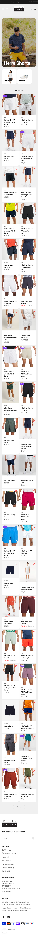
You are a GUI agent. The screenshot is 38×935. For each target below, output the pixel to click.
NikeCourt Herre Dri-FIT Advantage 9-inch (27, 158)
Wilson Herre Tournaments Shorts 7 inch (10, 338)
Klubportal (5, 857)
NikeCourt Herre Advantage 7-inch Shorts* (26, 195)
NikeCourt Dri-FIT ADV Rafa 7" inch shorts (9, 374)
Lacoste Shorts (8, 726)
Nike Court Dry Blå (9, 480)
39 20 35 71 (7, 886)
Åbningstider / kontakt (9, 853)
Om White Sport (7, 850)
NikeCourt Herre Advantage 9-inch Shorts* (26, 446)
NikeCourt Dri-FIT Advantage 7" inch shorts (9, 122)
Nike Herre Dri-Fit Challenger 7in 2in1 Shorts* (10, 688)
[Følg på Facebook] (3, 917)
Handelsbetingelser (8, 864)
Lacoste (6, 262)
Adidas (5, 757)
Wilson (5, 333)
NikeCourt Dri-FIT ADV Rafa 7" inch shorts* (9, 553)
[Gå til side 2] (23, 807)
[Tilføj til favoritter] (16, 96)
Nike (5, 117)
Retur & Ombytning (8, 867)
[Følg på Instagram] (8, 917)
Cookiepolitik (6, 871)
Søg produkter (6, 860)
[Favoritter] (31, 9)
